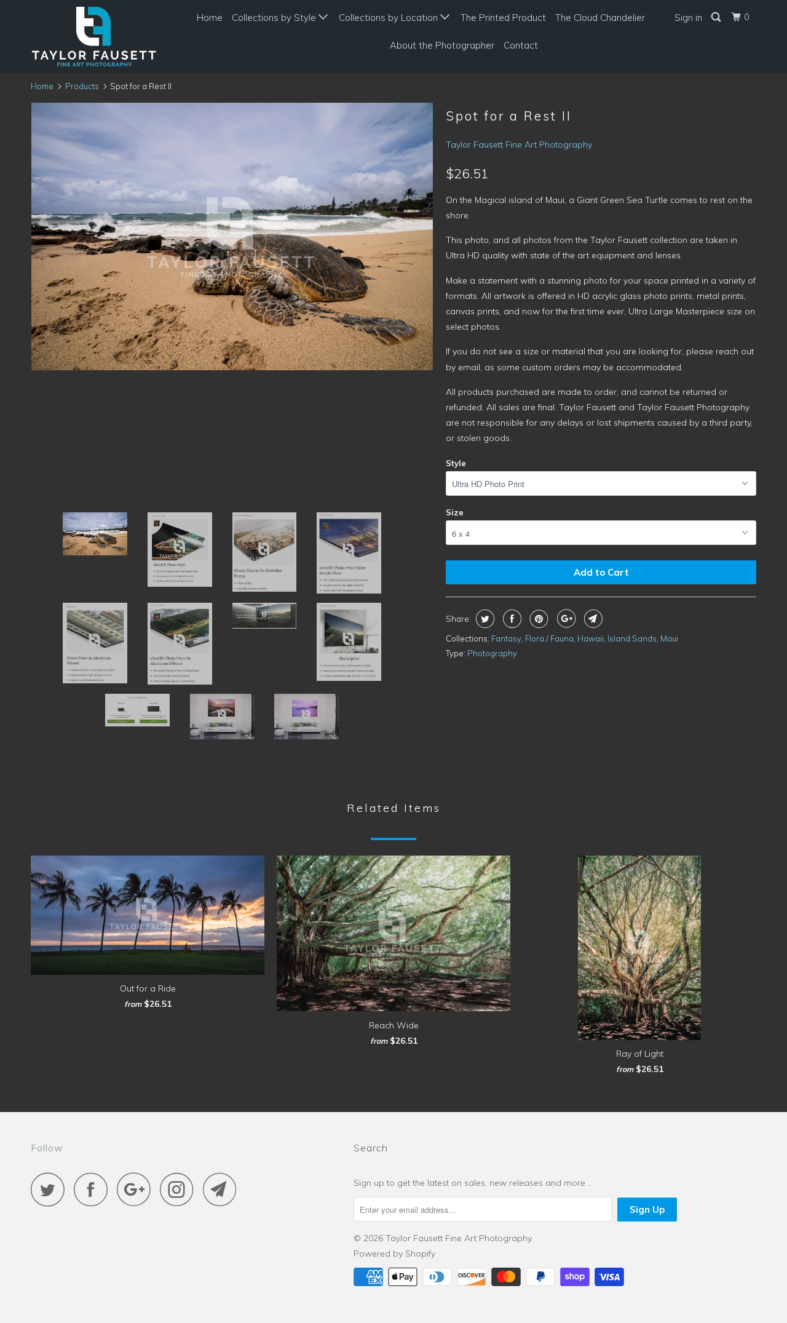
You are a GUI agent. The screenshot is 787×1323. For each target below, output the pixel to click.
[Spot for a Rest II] (232, 236)
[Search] (717, 17)
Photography (492, 653)
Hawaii (590, 638)
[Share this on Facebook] (510, 619)
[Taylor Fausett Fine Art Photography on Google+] (137, 1189)
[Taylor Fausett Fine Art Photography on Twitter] (51, 1189)
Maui (669, 638)
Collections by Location (389, 17)
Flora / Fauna (549, 638)
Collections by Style (275, 17)
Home (210, 17)
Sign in (688, 17)
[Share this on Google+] (564, 619)
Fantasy (506, 638)
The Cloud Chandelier (600, 17)
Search (371, 1148)
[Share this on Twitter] (483, 619)
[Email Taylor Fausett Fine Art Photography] (223, 1189)
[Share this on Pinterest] (537, 619)
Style (456, 463)
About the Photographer (442, 45)
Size (455, 512)
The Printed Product (503, 17)
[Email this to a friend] (592, 619)
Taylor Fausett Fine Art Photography (519, 144)
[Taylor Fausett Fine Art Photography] (94, 36)
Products (82, 86)
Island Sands (632, 638)
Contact (521, 45)
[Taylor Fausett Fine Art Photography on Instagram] (180, 1189)
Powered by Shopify (394, 1253)
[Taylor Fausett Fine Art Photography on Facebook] (94, 1189)
